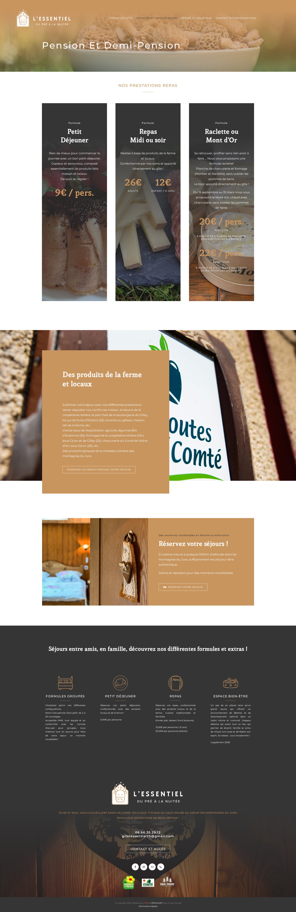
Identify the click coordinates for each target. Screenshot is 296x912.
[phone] (160, 866)
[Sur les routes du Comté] (148, 880)
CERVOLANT (156, 903)
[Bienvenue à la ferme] (129, 877)
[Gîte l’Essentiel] (44, 10)
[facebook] (135, 866)
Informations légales (148, 906)
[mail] (152, 866)
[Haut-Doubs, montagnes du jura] (167, 878)
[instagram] (143, 866)
